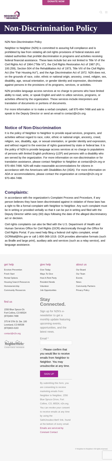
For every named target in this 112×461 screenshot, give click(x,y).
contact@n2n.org (12, 333)
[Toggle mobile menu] (106, 12)
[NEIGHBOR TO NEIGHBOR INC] (20, 353)
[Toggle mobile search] (101, 12)
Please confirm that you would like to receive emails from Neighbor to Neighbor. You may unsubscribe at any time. (55, 357)
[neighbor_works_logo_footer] (14, 341)
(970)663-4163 (11, 328)
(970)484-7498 (11, 316)
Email (44, 338)
